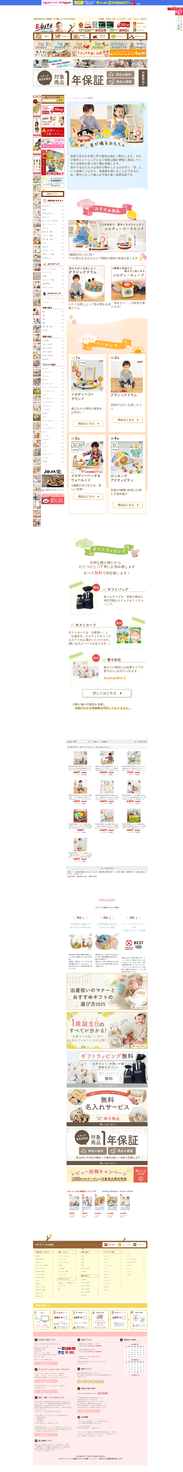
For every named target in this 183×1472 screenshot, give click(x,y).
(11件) (137, 803)
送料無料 (104, 742)
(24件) (111, 774)
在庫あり (95, 742)
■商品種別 (76, 98)
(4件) (110, 803)
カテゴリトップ (70, 98)
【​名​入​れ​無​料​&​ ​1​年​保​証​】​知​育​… (74, 1209)
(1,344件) (84, 774)
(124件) (110, 832)
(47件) (137, 774)
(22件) (84, 803)
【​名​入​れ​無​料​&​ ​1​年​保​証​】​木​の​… (99, 1209)
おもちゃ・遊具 (83, 98)
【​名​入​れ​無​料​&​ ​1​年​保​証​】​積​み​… (112, 1209)
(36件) (84, 832)
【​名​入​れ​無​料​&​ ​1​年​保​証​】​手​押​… (125, 1209)
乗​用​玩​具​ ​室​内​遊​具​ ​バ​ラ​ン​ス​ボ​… (86, 1209)
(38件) (84, 861)
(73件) (137, 832)
